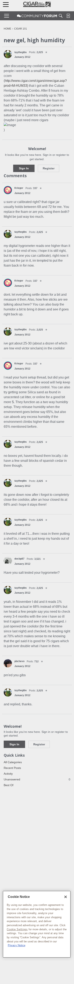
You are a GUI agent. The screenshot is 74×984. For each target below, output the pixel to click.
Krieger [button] (18, 188)
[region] (37, 924)
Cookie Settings (17, 929)
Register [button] (48, 168)
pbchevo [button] (19, 661)
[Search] (60, 15)
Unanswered (37, 779)
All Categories (13, 762)
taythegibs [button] (20, 52)
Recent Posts (12, 768)
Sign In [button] (24, 168)
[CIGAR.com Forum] (37, 15)
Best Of (8, 785)
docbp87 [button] (19, 558)
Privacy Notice (16, 945)
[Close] (65, 896)
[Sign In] (68, 15)
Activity (8, 773)
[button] (8, 54)
